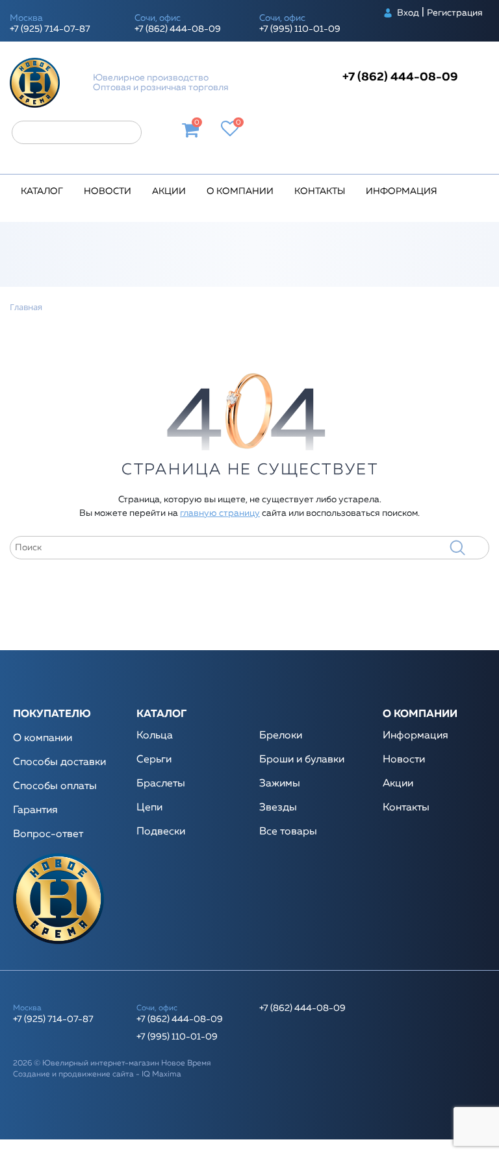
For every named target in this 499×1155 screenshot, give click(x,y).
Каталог (42, 191)
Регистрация (455, 13)
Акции (169, 191)
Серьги (154, 760)
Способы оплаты (55, 786)
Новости (107, 191)
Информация (401, 191)
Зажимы (279, 784)
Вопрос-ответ (48, 834)
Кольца (154, 736)
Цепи (149, 808)
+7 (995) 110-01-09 (299, 29)
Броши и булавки (301, 760)
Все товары (288, 832)
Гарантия (35, 810)
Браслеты (160, 784)
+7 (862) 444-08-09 (177, 29)
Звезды (278, 808)
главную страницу (220, 513)
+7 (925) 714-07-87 (50, 29)
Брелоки (280, 736)
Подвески (160, 832)
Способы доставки (59, 762)
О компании (240, 191)
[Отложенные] (230, 130)
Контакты (319, 191)
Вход (408, 13)
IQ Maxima (161, 1074)
